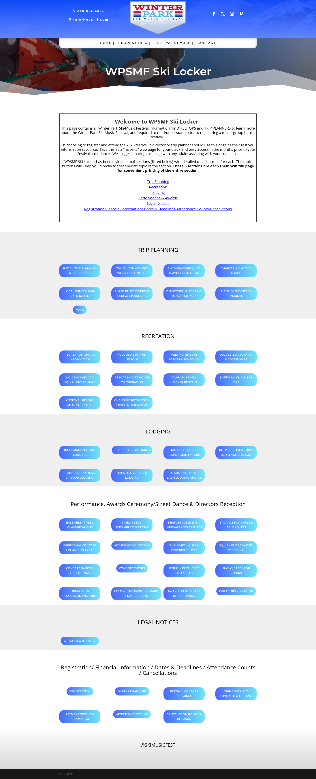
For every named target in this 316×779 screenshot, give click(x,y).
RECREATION (158, 336)
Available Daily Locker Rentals (184, 380)
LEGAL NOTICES (158, 622)
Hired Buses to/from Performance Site (132, 293)
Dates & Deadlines (132, 691)
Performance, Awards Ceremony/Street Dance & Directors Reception (158, 504)
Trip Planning (158, 181)
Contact (207, 43)
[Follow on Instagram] (232, 14)
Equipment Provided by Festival (236, 548)
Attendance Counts (132, 714)
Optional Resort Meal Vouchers (79, 403)
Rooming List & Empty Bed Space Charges (236, 452)
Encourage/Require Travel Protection (184, 271)
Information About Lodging (80, 452)
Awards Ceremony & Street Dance (184, 593)
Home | (107, 43)
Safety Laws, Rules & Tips (236, 380)
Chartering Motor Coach (236, 271)
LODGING (158, 431)
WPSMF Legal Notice (79, 640)
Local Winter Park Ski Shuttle (80, 293)
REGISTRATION (80, 691)
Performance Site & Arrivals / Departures (184, 525)
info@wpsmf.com (88, 19)
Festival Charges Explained (184, 694)
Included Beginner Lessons (132, 357)
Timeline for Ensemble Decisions (132, 525)
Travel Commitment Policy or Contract (132, 271)
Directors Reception (236, 591)
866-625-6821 (88, 11)
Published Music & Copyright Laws (184, 548)
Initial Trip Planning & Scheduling (80, 271)
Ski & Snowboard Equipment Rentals (79, 380)
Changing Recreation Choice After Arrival (132, 403)
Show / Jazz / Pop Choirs (236, 570)
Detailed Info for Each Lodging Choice (184, 475)
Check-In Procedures (132, 450)
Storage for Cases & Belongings (236, 525)
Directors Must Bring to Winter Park (184, 293)
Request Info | (134, 43)
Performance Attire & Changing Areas (80, 548)
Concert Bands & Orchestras (79, 570)
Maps (80, 309)
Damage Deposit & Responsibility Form (184, 452)
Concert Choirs (132, 568)
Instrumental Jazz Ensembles (184, 570)
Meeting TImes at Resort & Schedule (184, 357)
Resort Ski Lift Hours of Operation (132, 380)
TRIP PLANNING (158, 249)
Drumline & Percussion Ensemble (79, 593)
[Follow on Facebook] (214, 14)
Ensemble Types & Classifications (80, 525)
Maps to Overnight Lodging (132, 475)
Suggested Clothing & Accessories (236, 357)
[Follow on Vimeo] (241, 14)
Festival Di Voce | (174, 43)
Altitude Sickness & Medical (236, 293)
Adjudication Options (132, 545)
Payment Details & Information (79, 716)
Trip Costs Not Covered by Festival (236, 694)
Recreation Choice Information (80, 357)
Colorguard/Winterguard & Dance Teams (136, 593)
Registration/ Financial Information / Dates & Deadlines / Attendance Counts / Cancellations (158, 670)
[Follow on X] (223, 14)
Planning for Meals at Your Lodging (79, 475)
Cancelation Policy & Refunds (184, 716)
